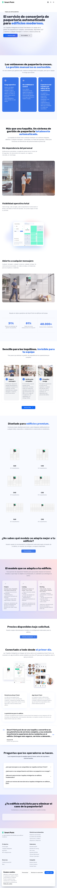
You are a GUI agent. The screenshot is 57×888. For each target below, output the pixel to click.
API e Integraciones (6, 852)
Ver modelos (24, 35)
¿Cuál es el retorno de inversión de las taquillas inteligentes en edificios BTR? (28, 782)
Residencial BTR (33, 846)
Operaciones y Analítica (35, 838)
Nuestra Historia (33, 862)
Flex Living (32, 850)
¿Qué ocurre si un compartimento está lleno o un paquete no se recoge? (28, 771)
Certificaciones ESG (6, 862)
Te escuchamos (27, 551)
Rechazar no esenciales (37, 872)
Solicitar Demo (27, 407)
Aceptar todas (49, 872)
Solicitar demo (11, 35)
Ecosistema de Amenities (35, 836)
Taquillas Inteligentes (7, 848)
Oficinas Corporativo (34, 856)
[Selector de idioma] (48, 2)
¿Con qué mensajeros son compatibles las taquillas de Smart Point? (26, 767)
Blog (3, 864)
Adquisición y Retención (35, 840)
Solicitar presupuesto (27, 636)
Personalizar (25, 872)
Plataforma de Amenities (35, 834)
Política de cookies (7, 883)
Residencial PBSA (34, 852)
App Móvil (4, 850)
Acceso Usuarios (33, 864)
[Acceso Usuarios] (50, 2)
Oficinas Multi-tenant (34, 854)
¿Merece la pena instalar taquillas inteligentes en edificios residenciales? (24, 776)
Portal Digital (5, 846)
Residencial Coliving (34, 848)
